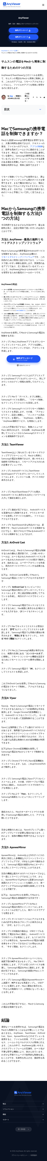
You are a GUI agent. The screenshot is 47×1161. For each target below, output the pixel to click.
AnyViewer (4, 50)
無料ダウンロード (21, 30)
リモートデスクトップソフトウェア (17, 257)
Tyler (11, 96)
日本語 (23, 1129)
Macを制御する (20, 310)
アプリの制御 (36, 146)
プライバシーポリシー (19, 1155)
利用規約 (34, 1155)
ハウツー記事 (13, 50)
